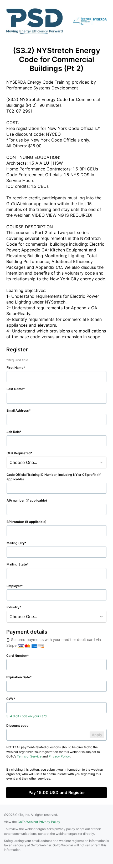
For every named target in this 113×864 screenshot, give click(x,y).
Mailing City (16, 543)
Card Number (16, 656)
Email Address (18, 410)
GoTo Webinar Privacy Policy (39, 822)
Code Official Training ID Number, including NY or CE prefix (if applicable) (54, 477)
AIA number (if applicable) (27, 500)
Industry (13, 607)
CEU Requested (19, 453)
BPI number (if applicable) (27, 522)
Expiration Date (18, 677)
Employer (14, 586)
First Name (15, 368)
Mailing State (17, 564)
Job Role (13, 432)
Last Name (15, 389)
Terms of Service (29, 756)
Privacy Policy (59, 756)
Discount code (17, 725)
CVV (9, 699)
